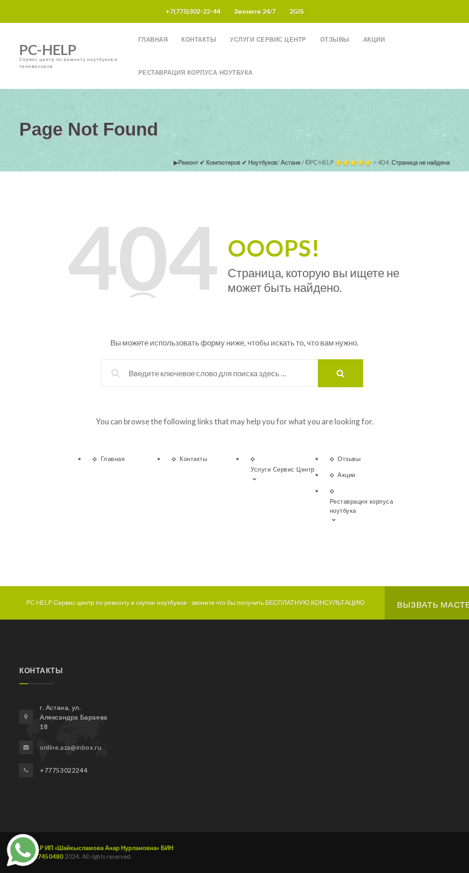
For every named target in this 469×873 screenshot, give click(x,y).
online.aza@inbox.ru (70, 747)
